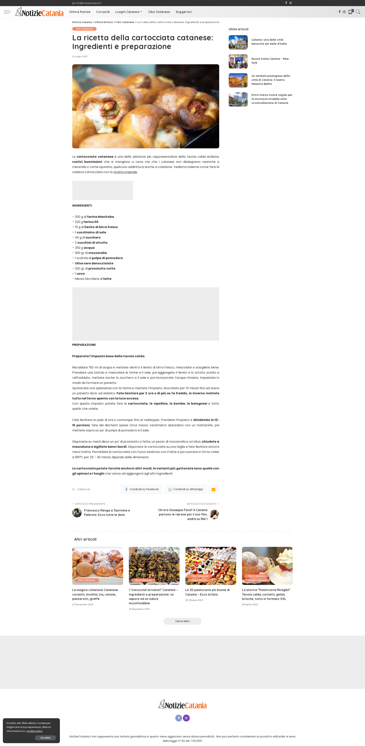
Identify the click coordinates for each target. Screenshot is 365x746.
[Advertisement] (102, 190)
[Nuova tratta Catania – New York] (238, 61)
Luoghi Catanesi (257, 580)
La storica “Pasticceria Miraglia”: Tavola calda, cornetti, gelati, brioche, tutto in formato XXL (266, 594)
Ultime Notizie (199, 580)
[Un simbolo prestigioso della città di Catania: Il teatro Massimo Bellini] (238, 80)
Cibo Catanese (84, 28)
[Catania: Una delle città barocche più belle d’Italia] (238, 42)
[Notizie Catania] (39, 12)
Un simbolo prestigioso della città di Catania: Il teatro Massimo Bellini (271, 80)
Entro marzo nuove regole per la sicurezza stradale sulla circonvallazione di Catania (272, 99)
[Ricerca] (358, 11)
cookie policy (34, 731)
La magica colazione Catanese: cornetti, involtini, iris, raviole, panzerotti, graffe (95, 594)
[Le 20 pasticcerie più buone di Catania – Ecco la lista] (210, 566)
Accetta (45, 737)
